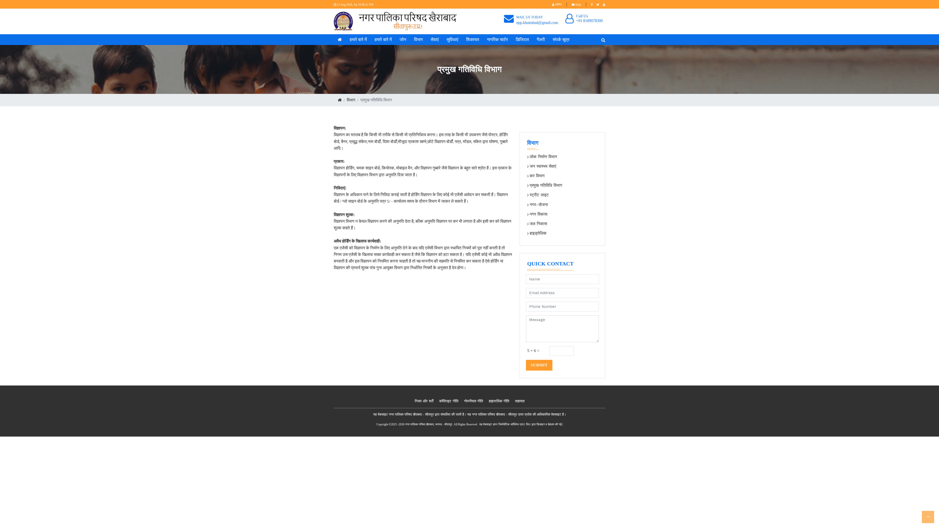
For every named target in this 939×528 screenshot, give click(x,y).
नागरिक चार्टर (497, 39)
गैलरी (541, 39)
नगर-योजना (539, 204)
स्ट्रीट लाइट (539, 194)
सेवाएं (435, 39)
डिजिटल (522, 39)
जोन (403, 39)
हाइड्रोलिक (538, 233)
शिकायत (472, 39)
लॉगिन (558, 4)
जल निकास (538, 223)
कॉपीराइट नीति (448, 401)
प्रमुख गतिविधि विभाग (546, 185)
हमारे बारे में (358, 39)
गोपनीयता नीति (473, 401)
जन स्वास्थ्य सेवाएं (543, 166)
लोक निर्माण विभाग (543, 156)
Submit (539, 365)
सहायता (520, 401)
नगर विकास (538, 214)
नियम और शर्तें (424, 401)
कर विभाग (537, 175)
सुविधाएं (452, 39)
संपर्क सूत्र (561, 39)
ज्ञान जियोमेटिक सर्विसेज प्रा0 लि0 (512, 424)
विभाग (418, 39)
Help (578, 4)
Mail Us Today (529, 17)
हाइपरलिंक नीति (499, 401)
